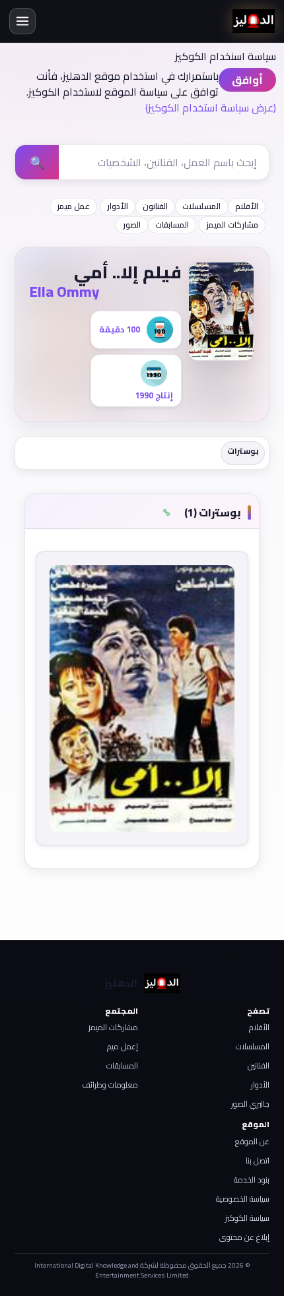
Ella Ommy (64, 291)
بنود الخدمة (251, 1179)
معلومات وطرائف (110, 1084)
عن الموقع (252, 1141)
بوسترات (242, 450)
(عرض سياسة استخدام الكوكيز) (210, 107)
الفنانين (258, 1065)
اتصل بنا (257, 1160)
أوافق (247, 80)
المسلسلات (201, 206)
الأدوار (117, 206)
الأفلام (246, 206)
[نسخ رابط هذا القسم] (166, 512)
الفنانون (155, 206)
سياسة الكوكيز (247, 1217)
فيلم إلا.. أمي (128, 272)
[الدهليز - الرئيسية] (253, 21)
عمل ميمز (73, 206)
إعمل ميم (122, 1046)
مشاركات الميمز (232, 224)
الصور (132, 224)
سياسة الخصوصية (242, 1198)
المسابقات (172, 224)
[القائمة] (22, 21)
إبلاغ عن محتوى (244, 1237)
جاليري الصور (250, 1103)
